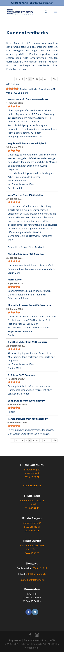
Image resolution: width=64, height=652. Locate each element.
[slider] (12, 88)
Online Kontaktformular (32, 579)
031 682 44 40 (32, 508)
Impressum (15, 640)
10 (37, 78)
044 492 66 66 (32, 553)
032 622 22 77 (32, 477)
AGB (52, 640)
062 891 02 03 (32, 530)
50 (45, 78)
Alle (55, 78)
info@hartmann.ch (36, 573)
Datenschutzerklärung (36, 640)
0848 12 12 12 (20, 2)
